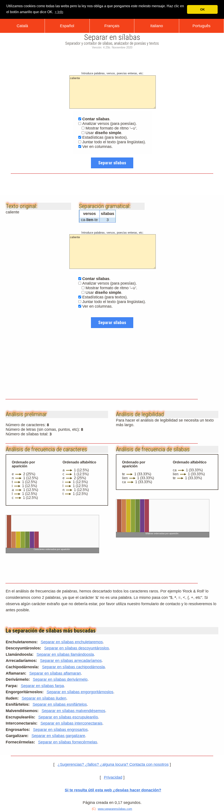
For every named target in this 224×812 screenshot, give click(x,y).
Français (111, 26)
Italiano (156, 26)
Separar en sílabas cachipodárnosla (73, 667)
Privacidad (113, 777)
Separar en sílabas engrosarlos (60, 729)
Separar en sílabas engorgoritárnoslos (80, 692)
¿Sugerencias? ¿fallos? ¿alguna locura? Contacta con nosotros (113, 764)
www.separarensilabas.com (115, 808)
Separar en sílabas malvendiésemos (73, 711)
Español (67, 26)
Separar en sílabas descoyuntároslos (76, 648)
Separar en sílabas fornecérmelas (67, 742)
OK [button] (202, 9)
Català (22, 26)
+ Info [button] (59, 12)
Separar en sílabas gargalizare (58, 736)
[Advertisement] (112, 59)
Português (201, 26)
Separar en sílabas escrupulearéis (68, 717)
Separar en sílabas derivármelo (60, 679)
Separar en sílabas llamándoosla (65, 654)
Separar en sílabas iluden (44, 698)
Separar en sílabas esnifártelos (60, 704)
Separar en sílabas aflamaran (55, 673)
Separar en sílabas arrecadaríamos (71, 660)
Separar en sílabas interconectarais (71, 723)
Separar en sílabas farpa (42, 686)
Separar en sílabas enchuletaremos (72, 642)
